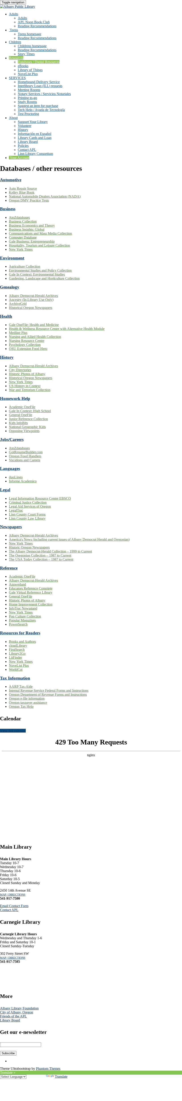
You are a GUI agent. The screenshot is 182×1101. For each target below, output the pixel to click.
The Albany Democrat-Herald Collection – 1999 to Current (50, 551)
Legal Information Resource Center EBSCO (40, 498)
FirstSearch (17, 649)
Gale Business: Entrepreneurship (32, 241)
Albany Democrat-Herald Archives (33, 296)
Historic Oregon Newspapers (29, 547)
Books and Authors (22, 641)
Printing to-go (27, 98)
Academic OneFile (22, 407)
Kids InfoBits (18, 423)
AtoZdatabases (19, 217)
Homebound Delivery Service (39, 82)
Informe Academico (23, 481)
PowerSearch (18, 624)
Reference (9, 568)
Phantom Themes (48, 1068)
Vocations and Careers (24, 460)
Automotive (10, 179)
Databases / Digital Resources (38, 62)
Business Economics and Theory (32, 225)
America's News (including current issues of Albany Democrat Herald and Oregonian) (69, 539)
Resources (16, 58)
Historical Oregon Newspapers (30, 308)
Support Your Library (33, 122)
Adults (13, 14)
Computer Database (23, 237)
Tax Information (15, 678)
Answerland (17, 584)
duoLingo (16, 477)
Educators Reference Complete (30, 588)
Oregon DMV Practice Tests (29, 200)
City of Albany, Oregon (16, 1012)
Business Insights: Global (26, 229)
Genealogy (9, 287)
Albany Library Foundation (19, 1008)
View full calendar (13, 731)
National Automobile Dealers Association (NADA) (45, 196)
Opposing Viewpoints (24, 431)
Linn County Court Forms (27, 514)
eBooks (23, 66)
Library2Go (17, 653)
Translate (61, 1076)
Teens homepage (29, 34)
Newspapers (11, 526)
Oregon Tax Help (21, 706)
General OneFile (20, 415)
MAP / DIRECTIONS (12, 894)
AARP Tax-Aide (21, 686)
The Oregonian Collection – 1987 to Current (40, 555)
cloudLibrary (18, 645)
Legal (5, 489)
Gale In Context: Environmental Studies (37, 274)
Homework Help (15, 398)
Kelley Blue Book (21, 192)
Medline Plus (18, 333)
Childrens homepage (32, 46)
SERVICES (17, 78)
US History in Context (24, 386)
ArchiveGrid (18, 304)
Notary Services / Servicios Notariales (44, 94)
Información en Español (34, 134)
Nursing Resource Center (26, 341)
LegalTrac (16, 510)
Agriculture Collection (24, 266)
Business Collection (23, 221)
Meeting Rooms (29, 90)
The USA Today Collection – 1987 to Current (41, 559)
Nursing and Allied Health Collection (35, 337)
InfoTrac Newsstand (23, 608)
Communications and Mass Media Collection (40, 233)
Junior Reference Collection (28, 419)
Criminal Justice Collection (28, 502)
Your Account (19, 158)
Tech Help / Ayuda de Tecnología (41, 110)
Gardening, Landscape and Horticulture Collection (44, 278)
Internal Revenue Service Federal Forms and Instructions (48, 690)
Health (6, 316)
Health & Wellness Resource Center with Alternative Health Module (57, 329)
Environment (12, 258)
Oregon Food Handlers (25, 456)
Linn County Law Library (27, 518)
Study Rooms (27, 102)
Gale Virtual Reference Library (30, 592)
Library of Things (30, 70)
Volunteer (24, 126)
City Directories (20, 370)
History (23, 130)
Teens (13, 30)
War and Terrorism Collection (29, 390)
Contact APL (27, 150)
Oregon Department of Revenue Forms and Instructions (48, 694)
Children (15, 42)
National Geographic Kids (27, 427)
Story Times (26, 54)
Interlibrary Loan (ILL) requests (40, 86)
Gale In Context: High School (30, 411)
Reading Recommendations (37, 26)
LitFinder (15, 657)
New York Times (21, 249)
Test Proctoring (28, 114)
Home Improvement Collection (30, 604)
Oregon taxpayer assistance (28, 702)
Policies (23, 146)
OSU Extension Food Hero (28, 349)
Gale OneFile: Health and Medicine (34, 325)
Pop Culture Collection (25, 616)
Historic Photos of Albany (27, 374)
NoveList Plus (28, 74)
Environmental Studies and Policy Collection (40, 270)
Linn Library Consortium (35, 154)
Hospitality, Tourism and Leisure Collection (39, 245)
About (13, 118)
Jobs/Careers (12, 439)
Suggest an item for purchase (38, 106)
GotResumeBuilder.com (26, 452)
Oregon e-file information (27, 698)
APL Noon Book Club (34, 22)
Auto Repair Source (23, 188)
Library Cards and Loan (34, 138)
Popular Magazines (22, 620)
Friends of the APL (13, 1016)
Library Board (28, 142)
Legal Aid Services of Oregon (30, 506)
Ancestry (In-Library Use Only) (31, 300)
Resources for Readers (20, 633)
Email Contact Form (14, 906)
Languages (10, 468)
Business (7, 209)
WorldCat (15, 669)
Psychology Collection (25, 345)
